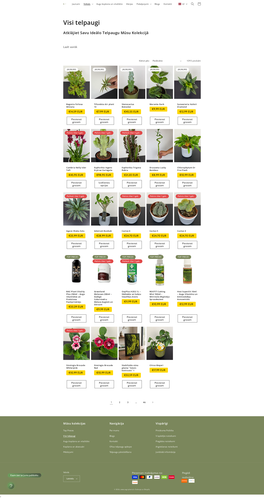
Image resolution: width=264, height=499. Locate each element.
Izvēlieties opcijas (104, 184)
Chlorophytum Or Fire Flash (186, 169)
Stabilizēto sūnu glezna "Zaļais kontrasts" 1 (130, 368)
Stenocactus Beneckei (128, 105)
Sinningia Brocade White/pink (75, 366)
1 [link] (111, 402)
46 (144, 402)
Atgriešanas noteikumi (167, 446)
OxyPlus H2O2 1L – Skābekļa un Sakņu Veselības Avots (131, 294)
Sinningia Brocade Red (103, 366)
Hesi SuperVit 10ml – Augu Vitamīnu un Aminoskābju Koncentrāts (187, 295)
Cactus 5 (154, 231)
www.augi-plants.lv (128, 489)
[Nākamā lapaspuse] (152, 402)
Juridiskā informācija (166, 452)
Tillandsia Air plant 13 (104, 105)
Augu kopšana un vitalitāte (76, 441)
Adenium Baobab (103, 231)
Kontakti (114, 441)
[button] (88, 4)
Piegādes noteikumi (165, 441)
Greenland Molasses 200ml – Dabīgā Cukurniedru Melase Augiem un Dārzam (103, 298)
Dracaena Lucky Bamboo (158, 169)
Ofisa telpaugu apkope (121, 446)
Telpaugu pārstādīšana (121, 452)
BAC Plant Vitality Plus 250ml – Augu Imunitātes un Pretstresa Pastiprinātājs (75, 296)
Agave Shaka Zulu (75, 231)
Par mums (114, 430)
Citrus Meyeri (156, 365)
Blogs (112, 436)
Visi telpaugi (69, 436)
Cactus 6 (126, 231)
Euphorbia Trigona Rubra (131, 169)
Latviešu (70, 478)
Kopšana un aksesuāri (73, 446)
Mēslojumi (68, 452)
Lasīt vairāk (70, 47)
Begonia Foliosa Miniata (74, 105)
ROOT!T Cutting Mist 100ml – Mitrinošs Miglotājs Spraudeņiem (160, 295)
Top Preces (68, 430)
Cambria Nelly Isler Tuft (76, 169)
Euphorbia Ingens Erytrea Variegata (103, 169)
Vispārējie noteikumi (166, 436)
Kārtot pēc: (144, 60)
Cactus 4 (181, 231)
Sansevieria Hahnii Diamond (187, 105)
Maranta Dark (157, 104)
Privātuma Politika (165, 430)
